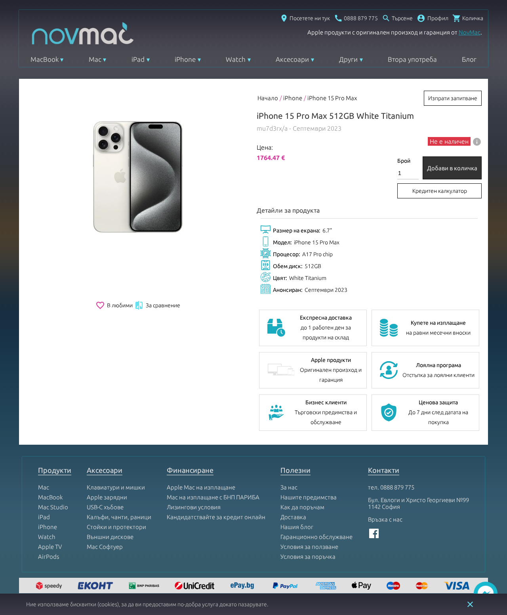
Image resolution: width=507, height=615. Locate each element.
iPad (138, 59)
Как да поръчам (302, 507)
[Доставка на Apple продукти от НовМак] (50, 586)
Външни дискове (110, 536)
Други (348, 59)
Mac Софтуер (105, 546)
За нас (288, 487)
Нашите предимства (308, 497)
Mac (95, 59)
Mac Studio (53, 507)
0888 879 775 (397, 487)
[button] (432, 18)
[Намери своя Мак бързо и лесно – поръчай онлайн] (243, 586)
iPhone (185, 59)
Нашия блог (296, 527)
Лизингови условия (194, 507)
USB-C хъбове (105, 507)
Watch (236, 59)
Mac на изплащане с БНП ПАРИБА (213, 497)
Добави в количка (452, 168)
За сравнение (157, 305)
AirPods (48, 556)
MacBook (44, 59)
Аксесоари (292, 59)
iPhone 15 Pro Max (332, 98)
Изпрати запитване (452, 98)
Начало (267, 98)
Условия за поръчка (307, 556)
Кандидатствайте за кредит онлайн (216, 517)
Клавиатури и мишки (116, 487)
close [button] (470, 604)
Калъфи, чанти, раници (119, 517)
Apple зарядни (107, 497)
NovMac (469, 32)
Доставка (293, 517)
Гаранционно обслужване (316, 536)
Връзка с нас (385, 519)
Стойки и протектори (116, 527)
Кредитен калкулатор (439, 191)
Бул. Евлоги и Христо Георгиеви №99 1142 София (418, 503)
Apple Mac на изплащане (201, 487)
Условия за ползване (309, 546)
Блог (469, 59)
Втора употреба (412, 59)
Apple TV (50, 546)
